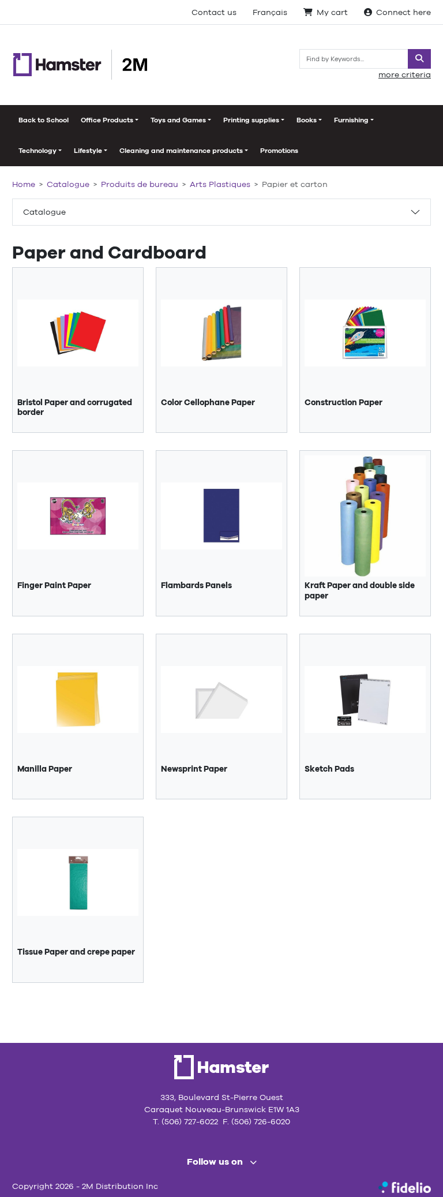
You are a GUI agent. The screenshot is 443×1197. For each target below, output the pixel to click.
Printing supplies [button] (251, 120)
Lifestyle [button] (88, 151)
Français (270, 12)
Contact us (214, 12)
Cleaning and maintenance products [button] (181, 151)
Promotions (279, 151)
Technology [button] (37, 151)
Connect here (403, 12)
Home (23, 184)
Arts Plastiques (220, 184)
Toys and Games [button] (178, 120)
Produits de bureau (139, 184)
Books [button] (306, 120)
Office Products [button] (107, 120)
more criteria (404, 74)
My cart (332, 12)
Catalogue (44, 211)
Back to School (43, 120)
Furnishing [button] (351, 120)
